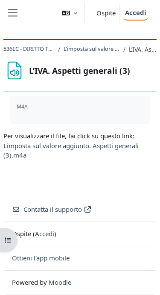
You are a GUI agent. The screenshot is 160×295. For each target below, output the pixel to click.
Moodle (60, 282)
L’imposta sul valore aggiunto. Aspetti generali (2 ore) (92, 49)
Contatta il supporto (52, 209)
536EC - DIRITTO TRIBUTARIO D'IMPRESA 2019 (29, 49)
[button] (69, 13)
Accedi (135, 12)
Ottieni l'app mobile (41, 258)
